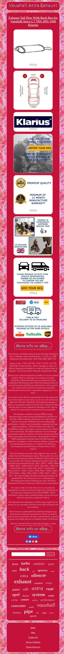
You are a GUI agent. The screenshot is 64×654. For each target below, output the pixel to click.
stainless (17, 612)
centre (25, 599)
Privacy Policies (33, 642)
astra (37, 588)
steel (14, 570)
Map (33, 632)
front (15, 564)
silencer (38, 575)
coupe (49, 582)
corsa (14, 599)
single (44, 613)
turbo (25, 563)
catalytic (39, 564)
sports (33, 616)
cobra (24, 576)
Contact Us (33, 637)
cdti (26, 589)
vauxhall (46, 605)
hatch (52, 613)
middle (51, 596)
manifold (38, 583)
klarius (26, 596)
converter (18, 606)
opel (16, 594)
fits (37, 613)
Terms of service (33, 647)
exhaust (22, 581)
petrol (16, 589)
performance (48, 599)
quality (31, 607)
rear (50, 588)
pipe (28, 611)
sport (51, 564)
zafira (35, 600)
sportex (43, 570)
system (38, 594)
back (24, 569)
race (52, 571)
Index (33, 628)
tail (33, 571)
